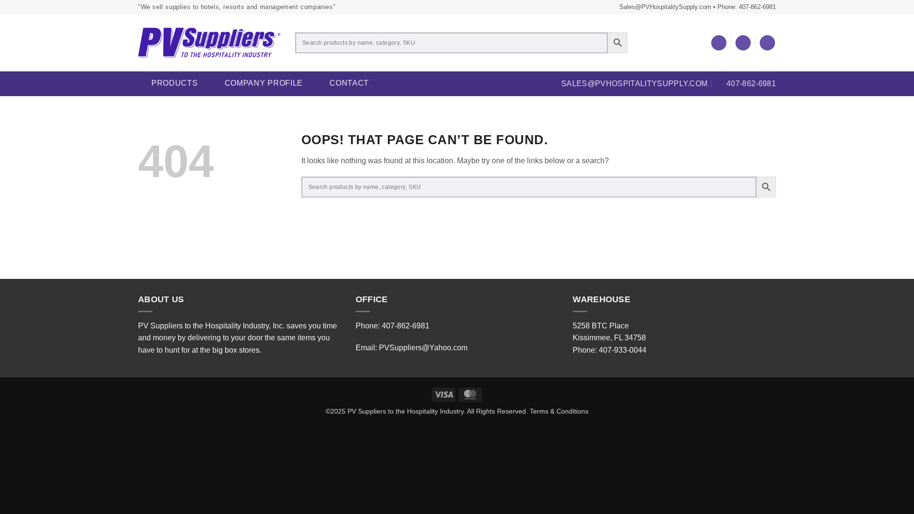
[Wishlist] (718, 43)
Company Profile (264, 83)
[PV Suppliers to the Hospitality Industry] (209, 43)
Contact (349, 83)
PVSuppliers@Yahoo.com (423, 348)
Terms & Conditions (559, 411)
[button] (743, 43)
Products (174, 83)
